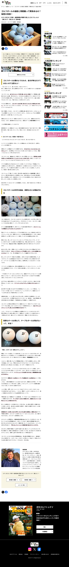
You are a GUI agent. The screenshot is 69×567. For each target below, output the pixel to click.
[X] (3, 48)
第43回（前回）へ (13, 480)
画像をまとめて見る (21, 74)
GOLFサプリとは (13, 554)
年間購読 (44, 531)
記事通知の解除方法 (55, 554)
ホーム (2, 6)
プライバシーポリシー (34, 554)
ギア (40, 3)
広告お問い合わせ (45, 554)
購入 (45, 527)
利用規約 (26, 554)
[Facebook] (6, 48)
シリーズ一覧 (21, 485)
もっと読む (65, 55)
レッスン (49, 3)
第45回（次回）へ (29, 480)
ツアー (44, 3)
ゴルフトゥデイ (57, 3)
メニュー (66, 3)
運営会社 (21, 554)
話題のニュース (34, 3)
